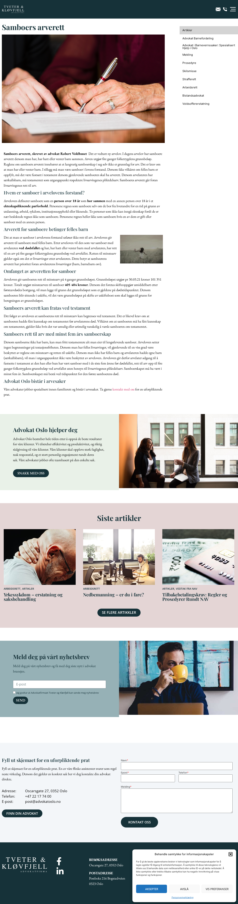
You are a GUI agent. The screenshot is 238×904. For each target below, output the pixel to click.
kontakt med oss (123, 389)
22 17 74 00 (41, 796)
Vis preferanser (217, 889)
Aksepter (151, 889)
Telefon (183, 772)
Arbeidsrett (12, 588)
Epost (125, 772)
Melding (126, 787)
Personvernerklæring (182, 897)
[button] (230, 854)
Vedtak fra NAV (186, 588)
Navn (124, 760)
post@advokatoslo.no (43, 801)
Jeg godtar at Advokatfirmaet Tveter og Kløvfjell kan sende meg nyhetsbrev (57, 692)
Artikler (28, 588)
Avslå (184, 889)
